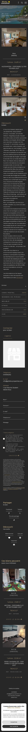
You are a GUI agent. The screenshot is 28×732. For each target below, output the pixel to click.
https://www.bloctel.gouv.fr (16, 481)
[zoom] (14, 95)
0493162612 (7, 375)
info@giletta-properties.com (13, 381)
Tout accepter (14, 726)
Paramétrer (13, 722)
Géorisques (19, 277)
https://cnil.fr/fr (7, 474)
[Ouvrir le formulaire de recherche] (22, 3)
